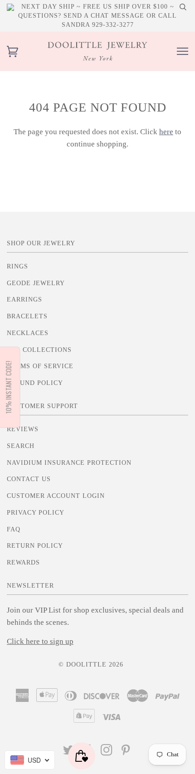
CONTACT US (29, 479)
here (166, 131)
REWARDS (23, 562)
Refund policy (35, 383)
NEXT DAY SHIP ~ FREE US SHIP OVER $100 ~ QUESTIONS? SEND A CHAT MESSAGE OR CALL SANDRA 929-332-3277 (97, 15)
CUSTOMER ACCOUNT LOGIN (56, 495)
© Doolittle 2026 (90, 664)
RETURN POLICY (35, 545)
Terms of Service (40, 366)
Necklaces (28, 333)
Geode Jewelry (36, 283)
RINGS (17, 266)
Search (20, 446)
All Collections (39, 349)
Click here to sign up (40, 641)
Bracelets (27, 316)
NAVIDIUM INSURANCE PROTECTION (69, 462)
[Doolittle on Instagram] (107, 752)
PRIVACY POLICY (35, 512)
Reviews (23, 429)
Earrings (24, 299)
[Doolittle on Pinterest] (126, 752)
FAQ (13, 529)
